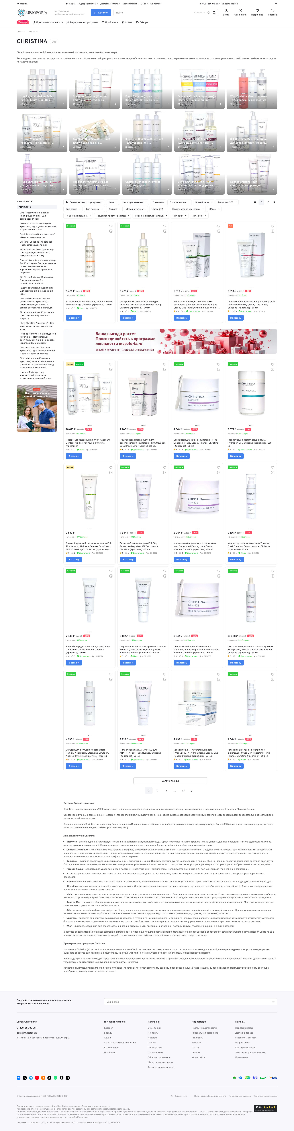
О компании (154, 1027)
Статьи (195, 1047)
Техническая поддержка (161, 1067)
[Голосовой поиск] (208, 12)
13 (183, 790)
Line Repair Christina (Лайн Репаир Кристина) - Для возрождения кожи (34, 215)
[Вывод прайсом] (274, 202)
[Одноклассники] (43, 1078)
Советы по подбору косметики (120, 1042)
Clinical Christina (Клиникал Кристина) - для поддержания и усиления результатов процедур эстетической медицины (37, 363)
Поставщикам (155, 1052)
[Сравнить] (110, 231)
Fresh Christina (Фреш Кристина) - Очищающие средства (37, 235)
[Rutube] (68, 1078)
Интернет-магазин (114, 1021)
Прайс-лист (110, 1052)
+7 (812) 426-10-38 (111, 1122)
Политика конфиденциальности (210, 1096)
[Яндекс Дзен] (61, 1078)
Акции (107, 1037)
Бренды (108, 1032)
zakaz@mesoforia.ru (27, 1032)
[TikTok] (49, 1078)
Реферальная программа (205, 1032)
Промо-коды (241, 1057)
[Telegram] (31, 1078)
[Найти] (214, 12)
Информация (199, 1021)
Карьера (152, 1037)
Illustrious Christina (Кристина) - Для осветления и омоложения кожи (37, 290)
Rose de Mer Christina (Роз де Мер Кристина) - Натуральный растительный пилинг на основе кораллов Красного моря (38, 338)
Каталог (108, 1027)
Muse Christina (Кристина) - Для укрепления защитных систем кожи (37, 326)
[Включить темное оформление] (276, 3)
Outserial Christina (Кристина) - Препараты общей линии (36, 243)
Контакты (153, 1032)
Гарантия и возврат (245, 1037)
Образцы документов (159, 1057)
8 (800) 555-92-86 (209, 3)
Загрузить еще (170, 780)
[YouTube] (37, 1078)
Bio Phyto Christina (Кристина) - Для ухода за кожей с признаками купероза (37, 280)
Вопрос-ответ (242, 1042)
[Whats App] (55, 1078)
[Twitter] (25, 1078)
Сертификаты (155, 1047)
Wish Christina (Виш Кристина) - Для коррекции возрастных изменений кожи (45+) (37, 252)
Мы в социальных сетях (160, 1062)
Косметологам (111, 1047)
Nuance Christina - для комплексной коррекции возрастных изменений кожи (35, 375)
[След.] (192, 790)
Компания (154, 1021)
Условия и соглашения (240, 1096)
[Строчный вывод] (268, 202)
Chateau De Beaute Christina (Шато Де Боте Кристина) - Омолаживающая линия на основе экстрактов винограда (36, 303)
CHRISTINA (25, 207)
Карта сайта (198, 1057)
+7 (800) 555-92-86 (47, 1122)
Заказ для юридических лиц (250, 1052)
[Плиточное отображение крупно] (255, 202)
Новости (196, 1042)
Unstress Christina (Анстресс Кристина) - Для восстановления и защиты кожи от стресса (37, 350)
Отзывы (152, 1042)
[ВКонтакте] (18, 1078)
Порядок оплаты (244, 1027)
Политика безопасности (265, 1096)
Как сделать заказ (245, 1047)
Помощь (240, 1021)
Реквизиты (197, 1037)
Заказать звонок (230, 3)
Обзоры (196, 1052)
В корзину (74, 317)
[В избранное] (110, 226)
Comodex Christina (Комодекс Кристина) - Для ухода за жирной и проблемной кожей (38, 226)
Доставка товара (244, 1032)
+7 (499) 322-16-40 (75, 1122)
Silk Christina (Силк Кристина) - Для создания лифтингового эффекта (37, 315)
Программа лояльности (204, 1027)
